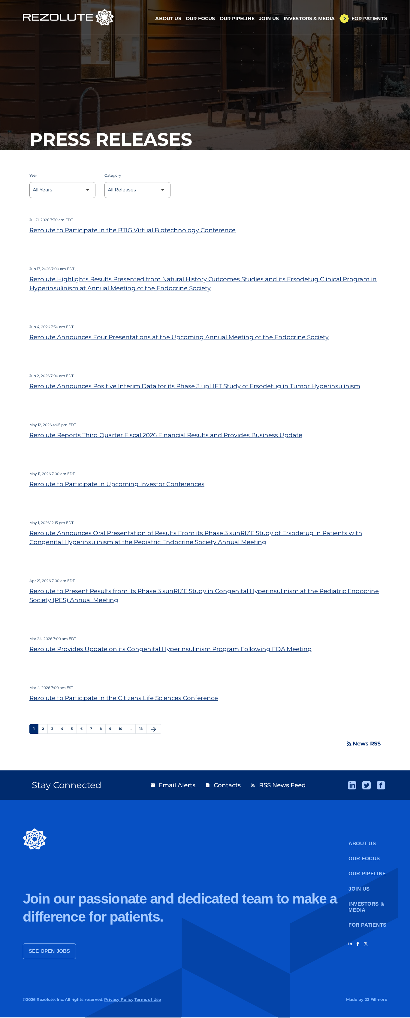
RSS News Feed (278, 785)
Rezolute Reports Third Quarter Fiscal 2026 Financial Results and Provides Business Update (165, 435)
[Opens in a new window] (352, 785)
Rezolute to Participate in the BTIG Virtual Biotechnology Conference (132, 230)
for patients (367, 925)
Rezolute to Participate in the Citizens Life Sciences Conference (123, 698)
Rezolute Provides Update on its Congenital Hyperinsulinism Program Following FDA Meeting (170, 649)
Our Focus (200, 18)
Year (33, 175)
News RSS (363, 743)
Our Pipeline (237, 18)
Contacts (223, 785)
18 (142, 728)
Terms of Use (147, 999)
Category (112, 175)
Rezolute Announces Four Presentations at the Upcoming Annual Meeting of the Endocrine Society (179, 337)
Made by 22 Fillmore (366, 999)
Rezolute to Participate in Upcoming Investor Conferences (116, 484)
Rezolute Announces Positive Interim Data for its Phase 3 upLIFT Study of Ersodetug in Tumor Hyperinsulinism (194, 386)
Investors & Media (309, 18)
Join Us (269, 18)
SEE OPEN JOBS (49, 951)
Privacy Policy (118, 999)
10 (122, 728)
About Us (168, 18)
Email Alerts (172, 785)
